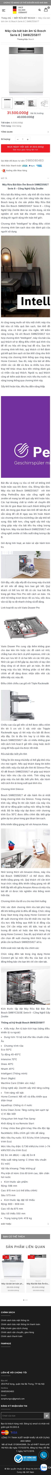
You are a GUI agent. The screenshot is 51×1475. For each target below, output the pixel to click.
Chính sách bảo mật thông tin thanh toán (20, 1324)
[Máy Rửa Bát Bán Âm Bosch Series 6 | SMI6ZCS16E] (38, 1266)
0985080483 (35, 160)
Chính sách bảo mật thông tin (15, 1320)
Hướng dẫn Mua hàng (16, 170)
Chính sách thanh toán (11, 1336)
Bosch (12, 1281)
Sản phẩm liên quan (25, 1247)
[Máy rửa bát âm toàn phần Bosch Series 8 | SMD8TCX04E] (13, 1266)
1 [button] (23, 1300)
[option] (25, 69)
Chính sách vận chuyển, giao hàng (17, 1332)
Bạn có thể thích (14, 1236)
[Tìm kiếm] (39, 10)
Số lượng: (6, 139)
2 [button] (26, 1300)
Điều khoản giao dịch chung (14, 1328)
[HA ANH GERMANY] (20, 10)
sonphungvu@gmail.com (13, 1398)
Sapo (32, 1472)
